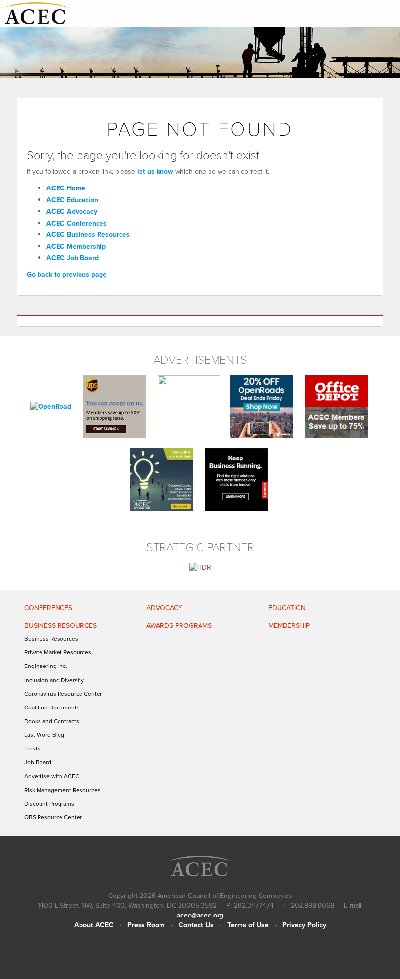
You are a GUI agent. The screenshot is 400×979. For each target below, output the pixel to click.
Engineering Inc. (45, 666)
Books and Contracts (51, 721)
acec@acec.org (200, 915)
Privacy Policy (304, 925)
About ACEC (94, 925)
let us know (155, 172)
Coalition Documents (52, 707)
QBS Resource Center (53, 817)
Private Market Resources (57, 652)
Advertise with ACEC (51, 776)
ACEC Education (72, 200)
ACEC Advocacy (71, 212)
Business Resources (51, 638)
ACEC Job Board (72, 258)
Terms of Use (248, 925)
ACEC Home (65, 188)
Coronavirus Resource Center (63, 693)
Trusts (32, 748)
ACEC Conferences (76, 223)
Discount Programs (49, 803)
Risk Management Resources (62, 790)
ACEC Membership (76, 246)
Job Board (37, 762)
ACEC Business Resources (88, 234)
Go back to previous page (67, 275)
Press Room (146, 925)
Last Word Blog (44, 734)
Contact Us (196, 925)
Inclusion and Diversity (54, 680)
